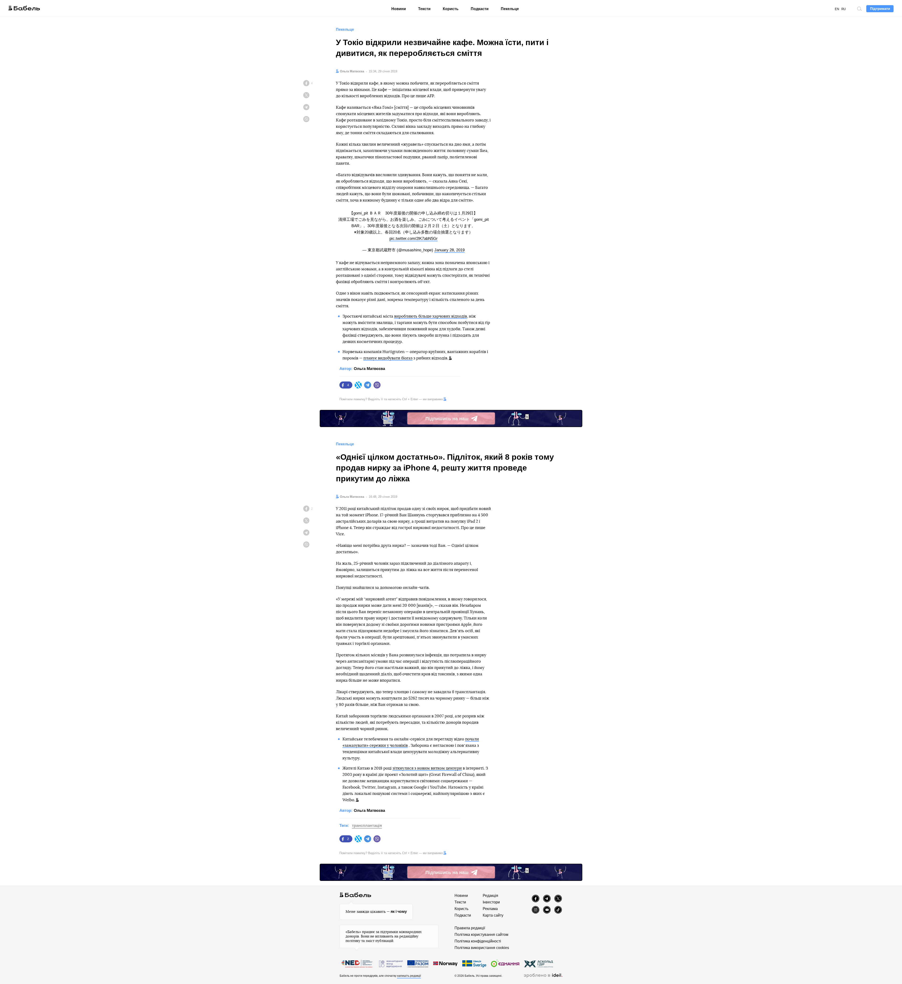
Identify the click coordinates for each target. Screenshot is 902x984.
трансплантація (367, 825)
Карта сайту (493, 915)
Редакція (490, 896)
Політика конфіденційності (478, 941)
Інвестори (491, 902)
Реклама (490, 909)
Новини (398, 9)
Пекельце (510, 9)
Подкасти (480, 9)
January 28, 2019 (449, 250)
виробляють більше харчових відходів (430, 316)
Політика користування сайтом (481, 935)
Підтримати (880, 9)
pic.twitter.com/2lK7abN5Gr (413, 238)
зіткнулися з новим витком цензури (427, 768)
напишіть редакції (409, 975)
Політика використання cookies (482, 948)
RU (843, 9)
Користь (451, 9)
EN (837, 9)
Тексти (424, 9)
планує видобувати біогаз (387, 358)
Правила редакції (470, 928)
